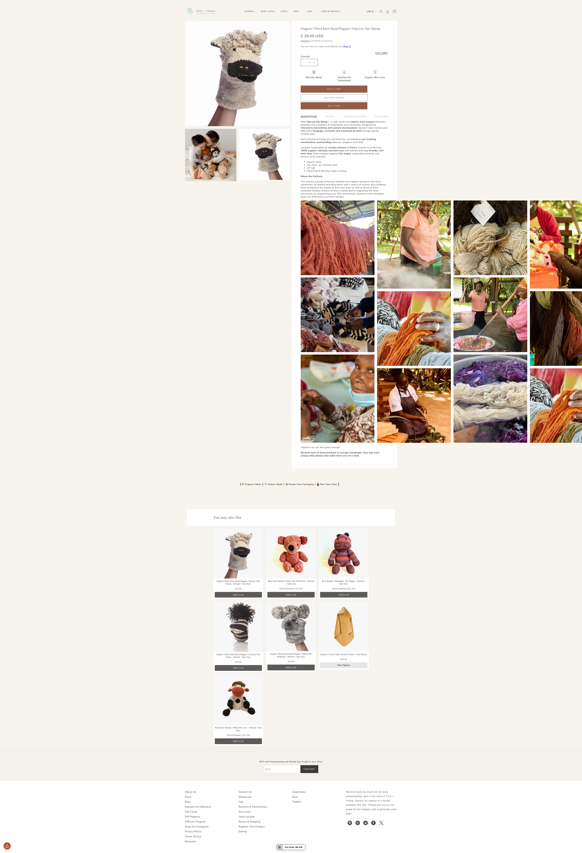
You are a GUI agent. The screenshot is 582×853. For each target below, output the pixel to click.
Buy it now (334, 106)
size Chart (245, 811)
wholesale (245, 797)
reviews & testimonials (253, 806)
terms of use (193, 836)
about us (190, 792)
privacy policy (193, 831)
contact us (245, 792)
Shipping (305, 41)
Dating (243, 831)
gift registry (192, 816)
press (188, 797)
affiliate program (195, 821)
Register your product (252, 826)
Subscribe (309, 769)
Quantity (305, 56)
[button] (248, 11)
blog (187, 801)
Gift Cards (191, 811)
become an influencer (198, 806)
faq (241, 801)
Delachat (190, 841)
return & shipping (249, 821)
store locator (247, 816)
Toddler (296, 801)
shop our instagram (197, 826)
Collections (299, 792)
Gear (295, 797)
